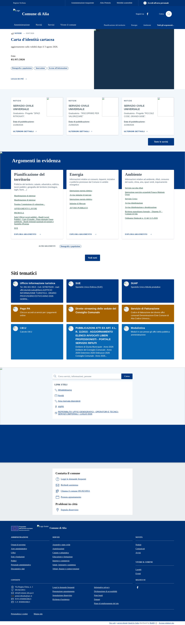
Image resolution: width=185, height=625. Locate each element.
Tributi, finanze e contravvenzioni (65, 569)
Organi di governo (18, 545)
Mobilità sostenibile (124, 3)
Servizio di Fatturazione (145, 308)
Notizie (18, 33)
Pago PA (25, 308)
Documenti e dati (18, 569)
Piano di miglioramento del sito (106, 603)
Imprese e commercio (60, 561)
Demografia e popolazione (70, 246)
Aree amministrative (19, 549)
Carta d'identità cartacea (32, 39)
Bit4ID (152, 623)
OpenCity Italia (133, 623)
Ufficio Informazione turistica (37, 283)
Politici (13, 561)
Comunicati (140, 549)
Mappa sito (38, 614)
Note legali (98, 595)
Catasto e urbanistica (60, 553)
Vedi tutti (92, 257)
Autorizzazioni (58, 549)
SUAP (134, 283)
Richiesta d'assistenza (60, 599)
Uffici (13, 553)
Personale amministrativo (21, 565)
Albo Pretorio (105, 3)
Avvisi (138, 553)
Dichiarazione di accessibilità (105, 591)
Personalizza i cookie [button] (19, 614)
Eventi (138, 573)
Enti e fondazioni (18, 557)
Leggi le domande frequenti (63, 587)
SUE (78, 283)
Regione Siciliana (19, 3)
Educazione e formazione (62, 557)
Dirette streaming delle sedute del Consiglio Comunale (96, 310)
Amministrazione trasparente (82, 3)
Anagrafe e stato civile (61, 545)
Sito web (112, 623)
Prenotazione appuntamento (63, 591)
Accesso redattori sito (166, 623)
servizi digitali (122, 623)
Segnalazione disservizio (62, 595)
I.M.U (23, 328)
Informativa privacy (102, 587)
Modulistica (138, 328)
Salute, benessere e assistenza (64, 565)
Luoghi (138, 569)
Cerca (127, 376)
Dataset (97, 599)
